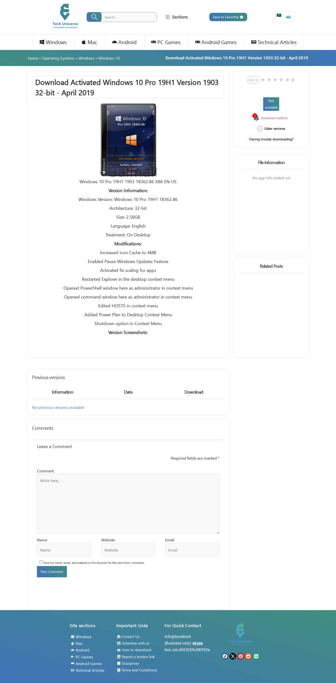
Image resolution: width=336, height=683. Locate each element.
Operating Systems (58, 58)
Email (169, 539)
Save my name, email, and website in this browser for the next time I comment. (94, 563)
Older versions (274, 128)
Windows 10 (109, 58)
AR (283, 15)
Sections (180, 17)
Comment (45, 470)
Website (108, 539)
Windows (86, 58)
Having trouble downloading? (271, 139)
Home (33, 58)
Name (42, 539)
